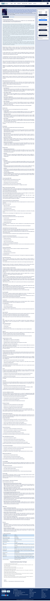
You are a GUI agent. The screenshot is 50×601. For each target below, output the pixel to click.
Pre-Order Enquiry (43, 24)
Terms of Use (43, 593)
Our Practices (24, 3)
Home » (2, 6)
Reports (19, 3)
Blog (30, 597)
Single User (40, 11)
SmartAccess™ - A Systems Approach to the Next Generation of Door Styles (14, 581)
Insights (30, 3)
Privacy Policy (43, 594)
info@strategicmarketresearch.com (20, 592)
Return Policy (43, 597)
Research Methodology (32, 592)
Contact (34, 3)
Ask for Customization (43, 35)
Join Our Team (31, 594)
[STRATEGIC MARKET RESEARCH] (4, 3)
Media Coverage (31, 593)
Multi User (40, 12)
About (15, 3)
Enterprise (40, 13)
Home (12, 3)
